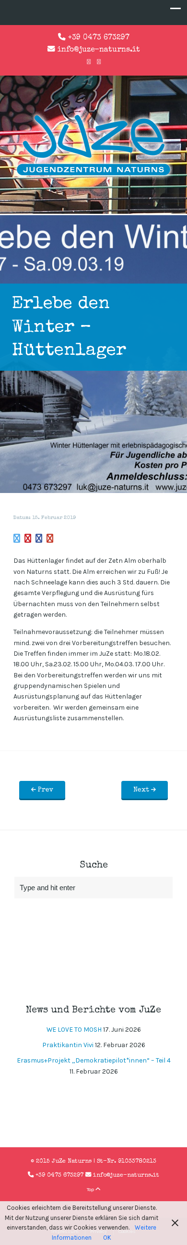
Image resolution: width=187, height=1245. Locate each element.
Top (91, 1189)
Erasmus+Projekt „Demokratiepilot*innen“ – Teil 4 (94, 1060)
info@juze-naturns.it (99, 50)
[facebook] (89, 62)
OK (107, 1237)
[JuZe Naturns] (93, 177)
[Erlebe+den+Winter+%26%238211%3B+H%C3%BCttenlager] (16, 539)
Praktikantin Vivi (68, 1045)
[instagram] (99, 62)
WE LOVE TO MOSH (74, 1029)
